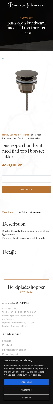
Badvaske (14, 134)
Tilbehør (25, 134)
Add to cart (26, 189)
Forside (6, 340)
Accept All (26, 382)
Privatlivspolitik (11, 354)
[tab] (8, 212)
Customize (26, 389)
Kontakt (7, 345)
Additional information (29, 212)
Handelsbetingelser (14, 349)
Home (5, 134)
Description (8, 212)
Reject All (26, 397)
